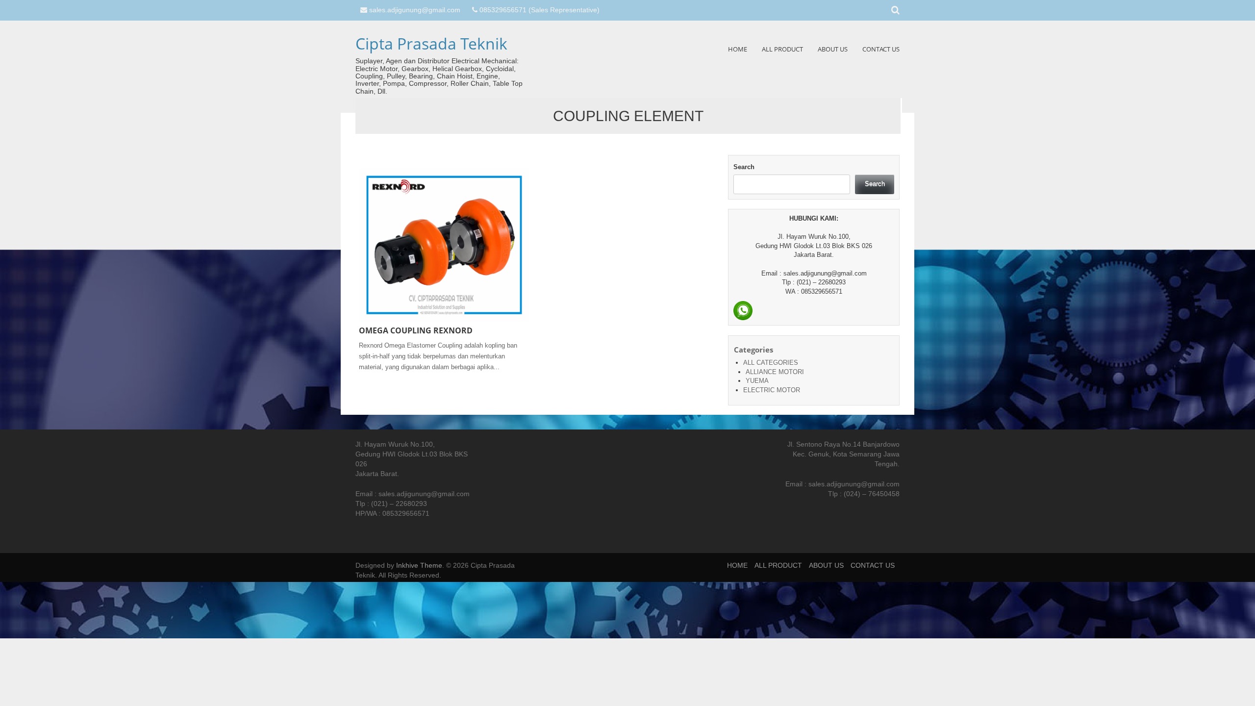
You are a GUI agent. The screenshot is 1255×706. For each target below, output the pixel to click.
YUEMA (757, 380)
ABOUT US (833, 49)
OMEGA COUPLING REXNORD (416, 330)
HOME (737, 49)
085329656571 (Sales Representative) (539, 10)
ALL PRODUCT (782, 49)
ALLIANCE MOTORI (775, 372)
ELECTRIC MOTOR (771, 390)
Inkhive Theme (419, 565)
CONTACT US (881, 49)
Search (743, 167)
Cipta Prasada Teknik (431, 43)
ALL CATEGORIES (770, 362)
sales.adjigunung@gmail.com (414, 10)
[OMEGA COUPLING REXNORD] (444, 245)
